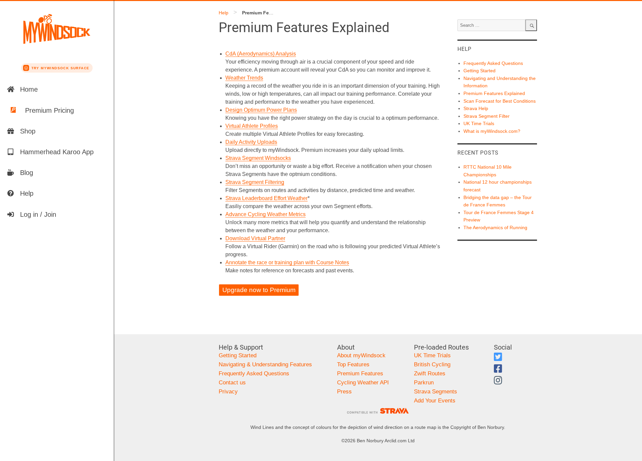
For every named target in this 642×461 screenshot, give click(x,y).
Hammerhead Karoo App (57, 152)
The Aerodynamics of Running (495, 227)
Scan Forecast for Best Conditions (499, 101)
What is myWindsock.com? (491, 131)
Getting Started (479, 70)
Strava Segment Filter (486, 116)
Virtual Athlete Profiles (251, 126)
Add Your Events (434, 400)
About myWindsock (361, 355)
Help (26, 193)
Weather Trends (244, 78)
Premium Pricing (49, 110)
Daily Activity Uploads (251, 142)
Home (29, 89)
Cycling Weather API (363, 382)
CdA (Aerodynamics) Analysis (260, 54)
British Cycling (432, 364)
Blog (26, 172)
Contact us (232, 382)
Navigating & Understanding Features (265, 364)
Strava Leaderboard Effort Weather (266, 198)
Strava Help (475, 108)
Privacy (228, 391)
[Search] (531, 25)
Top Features (353, 364)
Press (344, 391)
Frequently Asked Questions (493, 63)
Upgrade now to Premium (259, 289)
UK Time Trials (478, 123)
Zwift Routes (429, 373)
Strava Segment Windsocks (258, 158)
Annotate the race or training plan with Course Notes (287, 262)
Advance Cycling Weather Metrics (265, 214)
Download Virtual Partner (255, 238)
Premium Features (360, 373)
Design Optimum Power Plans (261, 110)
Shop (27, 131)
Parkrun (424, 382)
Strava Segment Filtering (254, 182)
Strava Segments (435, 391)
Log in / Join (38, 214)
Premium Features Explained (494, 93)
